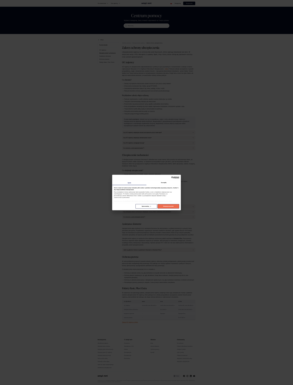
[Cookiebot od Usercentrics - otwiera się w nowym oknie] (172, 177)
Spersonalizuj (145, 206)
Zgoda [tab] (129, 182)
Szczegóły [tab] (163, 182)
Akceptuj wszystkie (168, 206)
